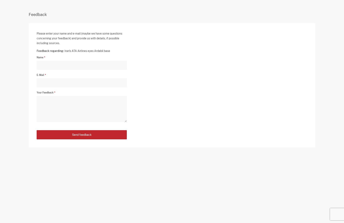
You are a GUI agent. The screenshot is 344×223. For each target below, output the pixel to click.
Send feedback (82, 134)
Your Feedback (45, 92)
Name (40, 57)
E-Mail (40, 75)
